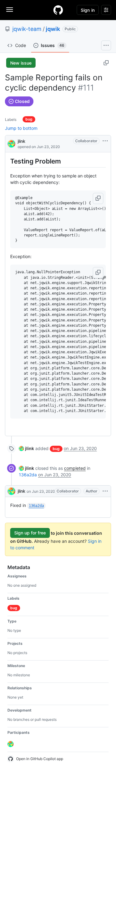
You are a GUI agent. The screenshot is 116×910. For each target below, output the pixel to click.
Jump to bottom (21, 128)
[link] (26, 448)
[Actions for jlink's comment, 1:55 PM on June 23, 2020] (105, 491)
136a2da (28, 474)
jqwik (53, 29)
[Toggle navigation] (9, 9)
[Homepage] (58, 10)
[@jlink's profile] (11, 143)
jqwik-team (26, 29)
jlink (21, 141)
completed (75, 468)
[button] (98, 198)
